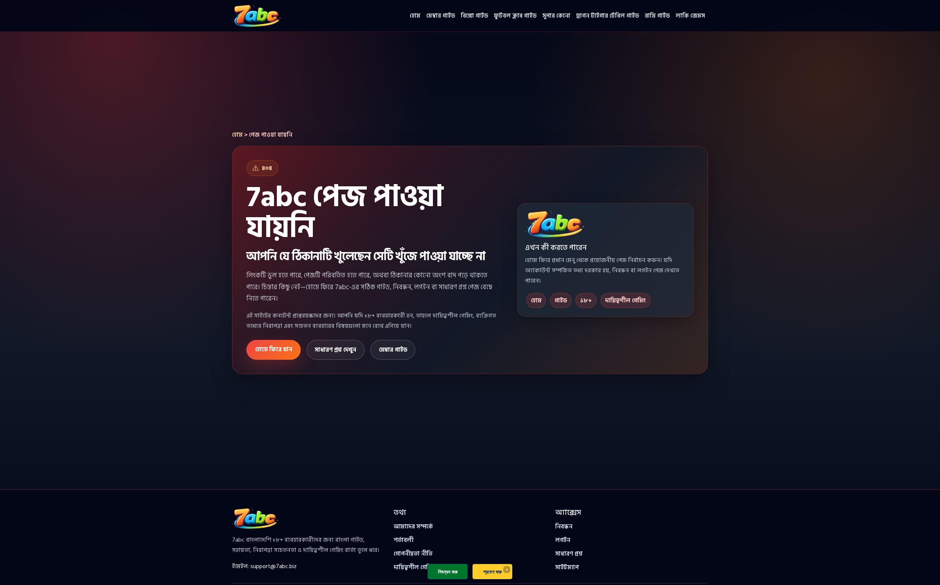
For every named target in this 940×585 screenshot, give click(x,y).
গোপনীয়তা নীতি (413, 554)
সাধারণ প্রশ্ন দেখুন (335, 350)
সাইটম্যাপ (567, 567)
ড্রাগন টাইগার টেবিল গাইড (607, 16)
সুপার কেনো (556, 16)
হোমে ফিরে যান (273, 349)
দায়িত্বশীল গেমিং (414, 567)
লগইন (562, 540)
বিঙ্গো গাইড (474, 16)
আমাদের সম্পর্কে (413, 526)
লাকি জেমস (690, 16)
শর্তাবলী (403, 540)
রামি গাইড (657, 16)
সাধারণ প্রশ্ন (568, 554)
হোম (415, 16)
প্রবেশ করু (492, 571)
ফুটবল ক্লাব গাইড (515, 16)
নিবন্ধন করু (448, 571)
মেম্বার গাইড (440, 16)
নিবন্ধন (563, 526)
